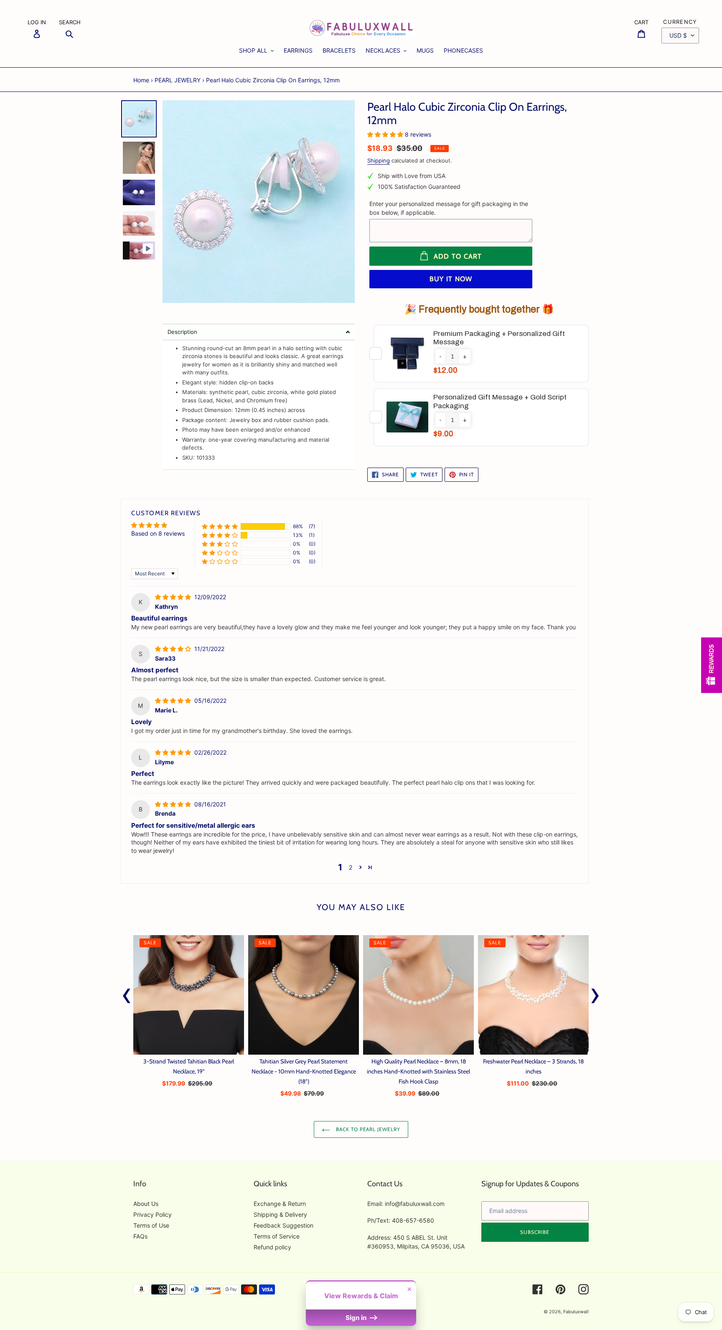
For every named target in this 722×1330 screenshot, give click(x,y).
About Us (145, 1203)
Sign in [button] (357, 1318)
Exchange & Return (280, 1203)
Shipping (378, 160)
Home (141, 80)
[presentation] (127, 994)
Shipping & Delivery (280, 1214)
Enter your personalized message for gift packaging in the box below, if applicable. (448, 208)
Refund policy (272, 1247)
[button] (259, 332)
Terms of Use (151, 1225)
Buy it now (451, 279)
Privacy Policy (152, 1214)
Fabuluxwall (576, 1312)
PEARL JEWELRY (178, 80)
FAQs (140, 1236)
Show (711, 665)
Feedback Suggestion (283, 1225)
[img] (174, 596)
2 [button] (350, 867)
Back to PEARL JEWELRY (367, 1129)
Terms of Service (277, 1236)
